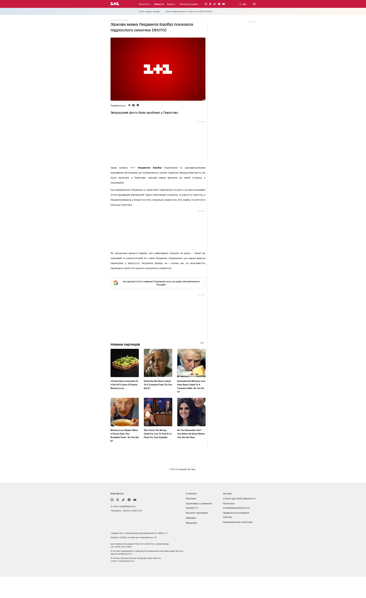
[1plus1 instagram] (112, 499)
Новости (159, 4)
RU (244, 4)
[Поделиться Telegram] (129, 105)
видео (171, 4)
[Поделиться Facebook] (133, 105)
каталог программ (197, 512)
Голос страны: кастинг (149, 11)
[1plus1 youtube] (134, 499)
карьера (191, 517)
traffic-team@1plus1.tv (123, 561)
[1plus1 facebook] (129, 499)
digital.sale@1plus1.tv (121, 553)
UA (240, 4)
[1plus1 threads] (117, 499)
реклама (191, 498)
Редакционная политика (237, 521)
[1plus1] (115, 3)
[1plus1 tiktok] (123, 499)
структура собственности (239, 498)
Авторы (227, 493)
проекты (144, 4)
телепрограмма (188, 4)
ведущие (191, 522)
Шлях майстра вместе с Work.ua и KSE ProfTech (189, 11)
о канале (191, 493)
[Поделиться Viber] (138, 105)
